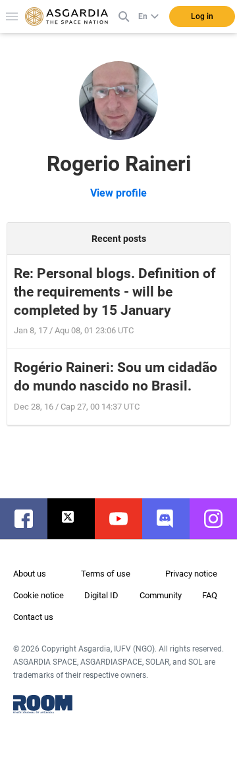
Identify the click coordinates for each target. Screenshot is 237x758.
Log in (202, 16)
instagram (220, 518)
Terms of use (105, 574)
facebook (30, 518)
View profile (118, 193)
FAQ (209, 595)
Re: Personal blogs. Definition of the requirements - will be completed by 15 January (115, 292)
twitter (78, 518)
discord (172, 518)
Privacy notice (191, 574)
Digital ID (101, 595)
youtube (125, 518)
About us (29, 574)
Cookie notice (38, 595)
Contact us (33, 617)
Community (161, 595)
